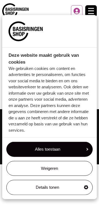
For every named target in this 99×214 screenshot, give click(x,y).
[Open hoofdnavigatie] (91, 11)
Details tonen (47, 187)
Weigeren (49, 168)
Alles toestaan (47, 149)
